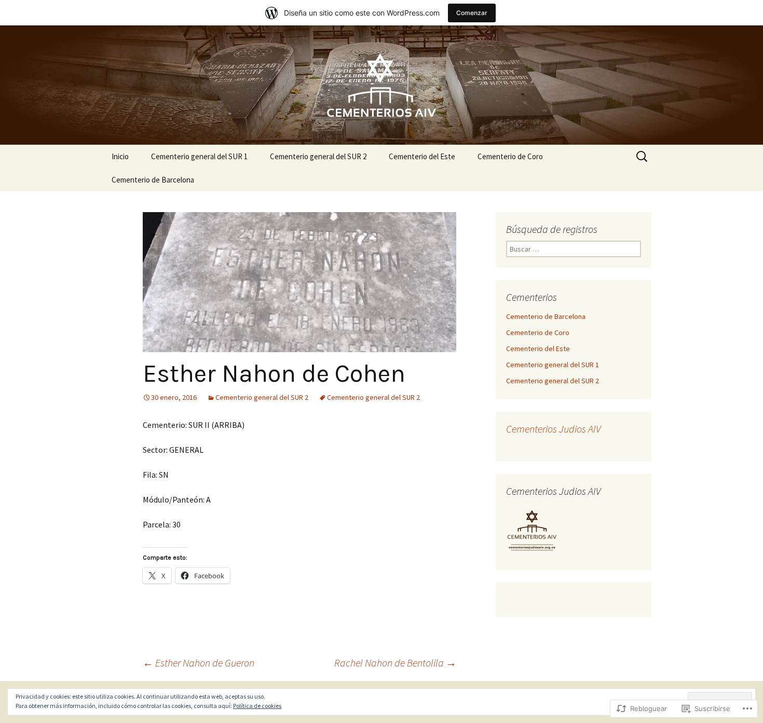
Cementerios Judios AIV (553, 428)
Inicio (120, 156)
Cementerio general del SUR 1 (199, 156)
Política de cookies (257, 706)
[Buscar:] (642, 156)
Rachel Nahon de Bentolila (395, 662)
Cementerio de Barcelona (153, 180)
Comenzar (471, 13)
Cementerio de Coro (510, 156)
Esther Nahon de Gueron (198, 662)
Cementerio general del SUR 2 (318, 156)
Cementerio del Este (422, 156)
